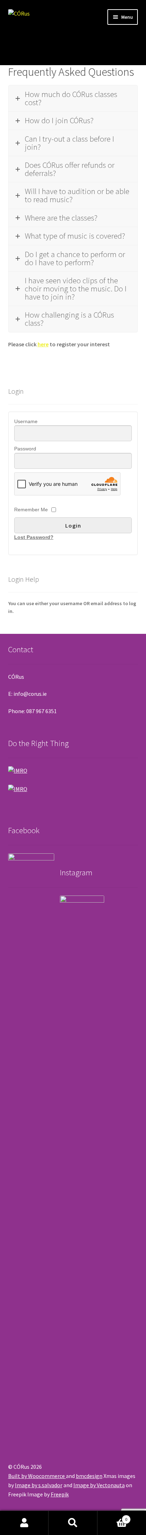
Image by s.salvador (38, 1485)
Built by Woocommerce (37, 1475)
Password (25, 448)
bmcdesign (89, 1475)
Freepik (60, 1494)
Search (73, 1523)
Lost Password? (34, 537)
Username (26, 421)
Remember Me (31, 509)
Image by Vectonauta (99, 1485)
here (43, 344)
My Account (24, 1523)
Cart (112, 1517)
